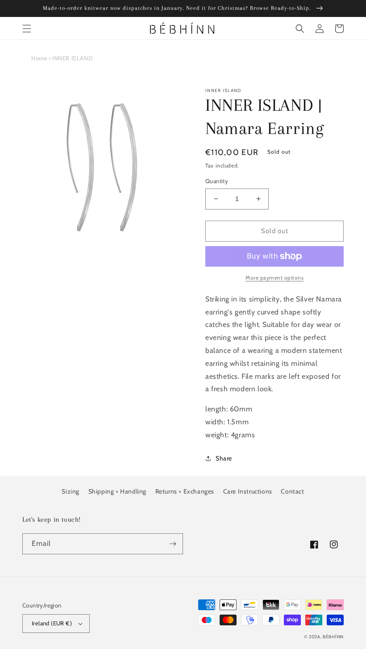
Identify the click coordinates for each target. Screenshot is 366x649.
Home (39, 58)
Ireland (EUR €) (52, 623)
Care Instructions (247, 491)
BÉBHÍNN (333, 637)
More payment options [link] (274, 277)
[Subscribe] (173, 543)
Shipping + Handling (117, 491)
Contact (292, 491)
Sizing (70, 491)
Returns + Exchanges (184, 491)
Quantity (216, 180)
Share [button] (224, 458)
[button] (27, 28)
